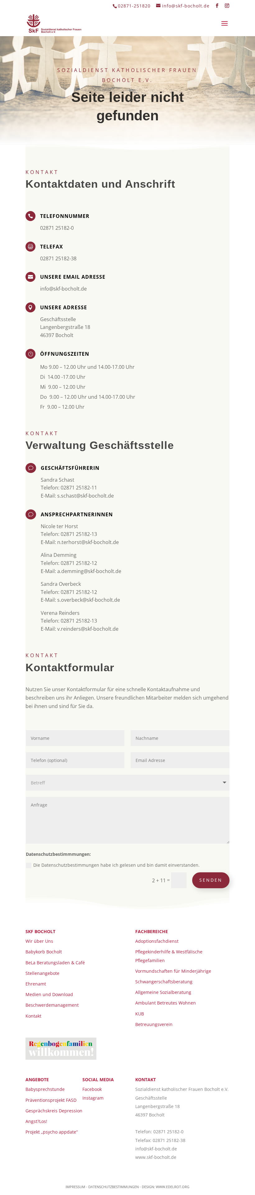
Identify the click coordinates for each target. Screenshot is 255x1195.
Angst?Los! (36, 1121)
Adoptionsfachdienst (156, 941)
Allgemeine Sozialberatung (163, 992)
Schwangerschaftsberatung (163, 982)
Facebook (92, 1089)
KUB (139, 1014)
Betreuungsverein (154, 1024)
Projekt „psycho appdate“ (52, 1132)
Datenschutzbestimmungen (113, 1186)
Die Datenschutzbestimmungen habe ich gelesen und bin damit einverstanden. (116, 865)
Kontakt (33, 1016)
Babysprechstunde (45, 1089)
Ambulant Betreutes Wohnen (165, 1003)
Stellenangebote (42, 973)
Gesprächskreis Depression (54, 1111)
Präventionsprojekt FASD (51, 1100)
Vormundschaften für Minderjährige (173, 971)
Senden (210, 880)
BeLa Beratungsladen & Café (55, 963)
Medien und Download (49, 994)
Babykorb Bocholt (44, 952)
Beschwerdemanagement (52, 1005)
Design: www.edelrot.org (165, 1186)
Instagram (93, 1098)
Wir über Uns (39, 941)
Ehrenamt (36, 984)
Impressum (75, 1186)
